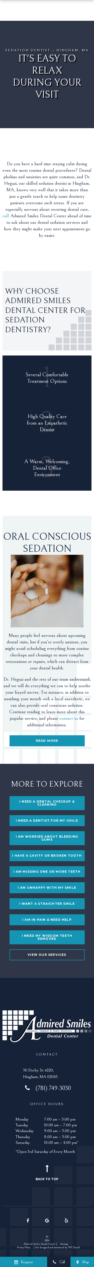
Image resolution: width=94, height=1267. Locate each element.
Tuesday (22, 1125)
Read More (47, 741)
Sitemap (64, 1243)
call (6, 216)
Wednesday (25, 1130)
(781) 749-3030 (53, 1088)
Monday (22, 1119)
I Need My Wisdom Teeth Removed (47, 937)
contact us (68, 718)
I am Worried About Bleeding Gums (47, 838)
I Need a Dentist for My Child (47, 820)
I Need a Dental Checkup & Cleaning (47, 803)
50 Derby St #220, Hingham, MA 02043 (40, 1073)
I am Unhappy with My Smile (47, 887)
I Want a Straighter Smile (47, 904)
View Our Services (47, 955)
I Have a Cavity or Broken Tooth (47, 855)
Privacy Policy (23, 1247)
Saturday (23, 1142)
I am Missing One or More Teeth (47, 871)
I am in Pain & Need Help (47, 920)
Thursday (23, 1136)
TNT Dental (74, 1247)
